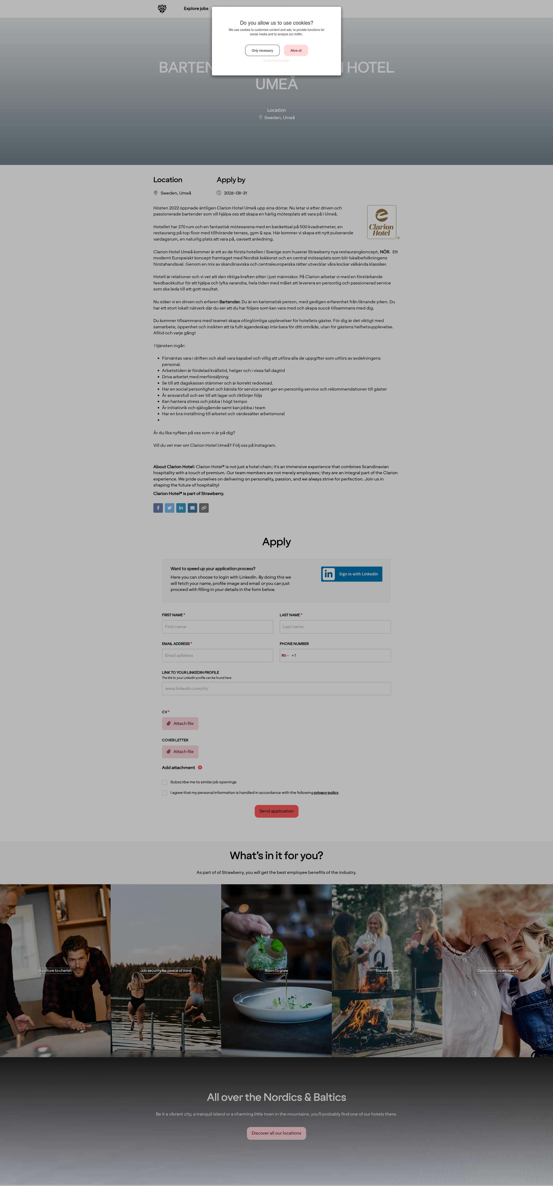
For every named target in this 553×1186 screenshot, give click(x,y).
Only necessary (262, 50)
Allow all (296, 50)
